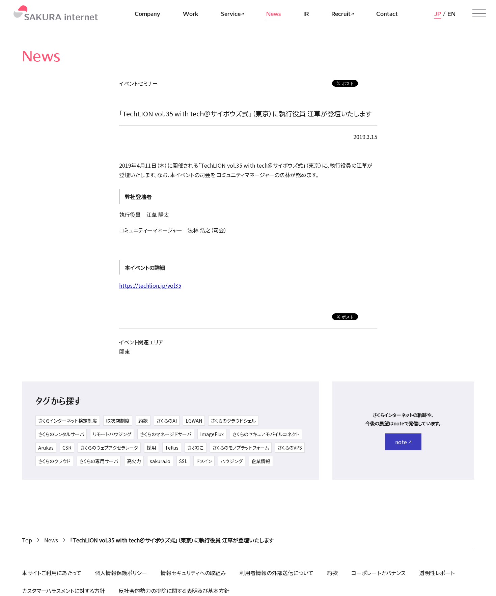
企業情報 (260, 461)
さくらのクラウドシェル (233, 420)
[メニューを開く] (479, 13)
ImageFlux (212, 434)
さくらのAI (167, 420)
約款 (143, 420)
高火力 (134, 461)
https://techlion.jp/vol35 (150, 285)
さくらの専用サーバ (98, 461)
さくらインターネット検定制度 (67, 420)
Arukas (46, 447)
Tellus (171, 447)
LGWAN (194, 420)
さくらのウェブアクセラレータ (109, 447)
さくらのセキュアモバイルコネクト (266, 434)
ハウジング (232, 461)
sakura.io (160, 461)
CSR (67, 447)
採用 (151, 447)
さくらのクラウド (54, 461)
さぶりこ (195, 447)
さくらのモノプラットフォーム (241, 447)
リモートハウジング (112, 434)
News (51, 540)
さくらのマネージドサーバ (165, 434)
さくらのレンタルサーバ (61, 434)
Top (27, 540)
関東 (124, 351)
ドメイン (204, 461)
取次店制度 (118, 420)
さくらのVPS (290, 447)
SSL (183, 461)
